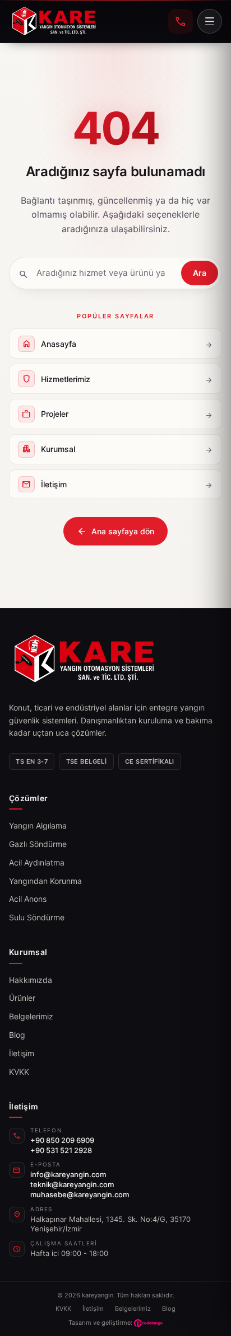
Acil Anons (28, 899)
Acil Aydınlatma (36, 862)
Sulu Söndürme (36, 917)
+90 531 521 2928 (61, 1150)
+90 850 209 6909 (62, 1140)
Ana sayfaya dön (115, 531)
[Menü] (209, 21)
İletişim (21, 1053)
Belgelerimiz (31, 1016)
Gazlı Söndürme (38, 844)
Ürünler (22, 998)
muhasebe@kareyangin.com (79, 1194)
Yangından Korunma (45, 881)
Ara (199, 272)
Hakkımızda (30, 980)
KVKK (19, 1071)
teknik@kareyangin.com (72, 1184)
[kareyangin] (54, 21)
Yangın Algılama (38, 825)
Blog (17, 1034)
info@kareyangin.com (68, 1174)
